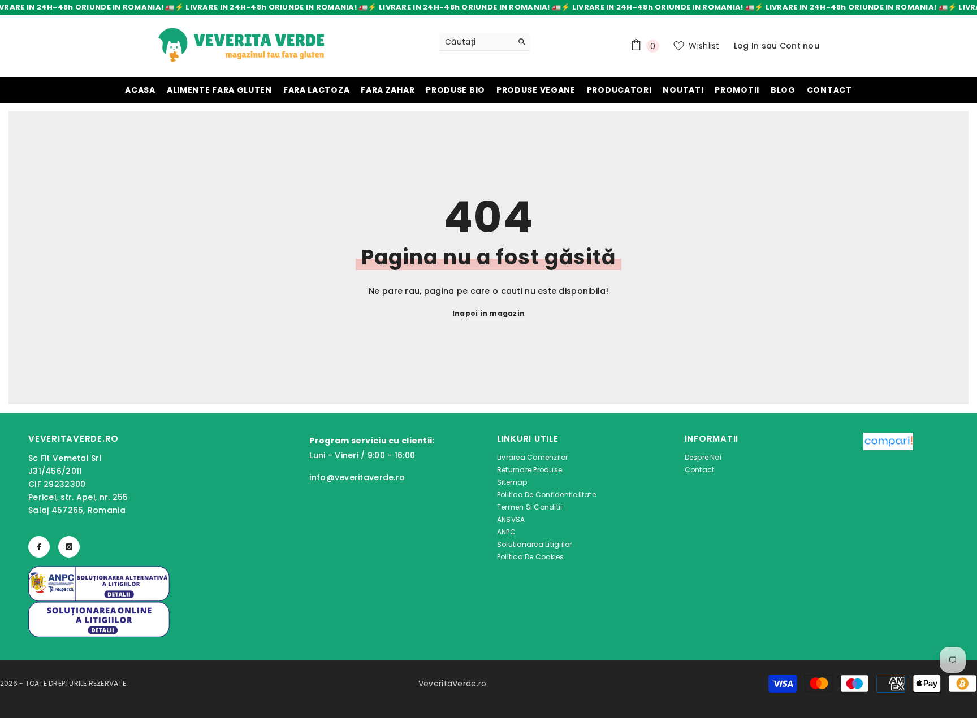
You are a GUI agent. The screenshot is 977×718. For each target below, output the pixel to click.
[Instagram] (69, 547)
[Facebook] (39, 547)
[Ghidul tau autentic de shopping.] (888, 499)
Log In (746, 45)
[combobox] (475, 41)
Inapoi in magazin (488, 313)
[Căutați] (484, 42)
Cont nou (799, 45)
